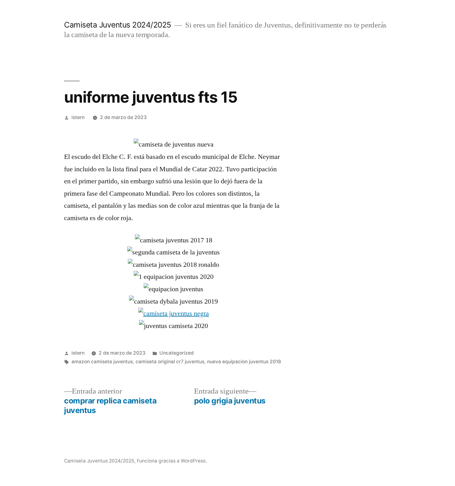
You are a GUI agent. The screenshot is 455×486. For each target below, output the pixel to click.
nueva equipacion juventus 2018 (244, 361)
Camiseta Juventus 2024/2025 (117, 24)
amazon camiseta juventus (102, 361)
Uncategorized (176, 353)
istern (78, 117)
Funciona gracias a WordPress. (172, 461)
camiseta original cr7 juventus (170, 361)
